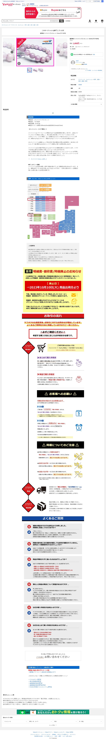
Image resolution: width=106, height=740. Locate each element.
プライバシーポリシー (35, 734)
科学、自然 (27, 25)
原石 (37, 25)
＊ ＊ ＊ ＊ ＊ (79, 62)
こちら (86, 68)
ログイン (24, 5)
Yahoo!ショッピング (59, 732)
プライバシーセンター (46, 734)
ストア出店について (48, 736)
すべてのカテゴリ (54, 20)
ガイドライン (73, 734)
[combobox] (26, 21)
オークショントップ (6, 25)
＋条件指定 (67, 20)
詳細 (94, 54)
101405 (85, 64)
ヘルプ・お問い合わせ (67, 736)
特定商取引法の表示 (38, 736)
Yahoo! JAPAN (78, 1)
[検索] (102, 1)
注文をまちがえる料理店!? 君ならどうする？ (13, 1)
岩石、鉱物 (33, 25)
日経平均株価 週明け (97, 1)
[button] (86, 104)
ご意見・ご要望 (57, 736)
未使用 (80, 84)
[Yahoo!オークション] (11, 3)
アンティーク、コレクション (17, 25)
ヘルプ (83, 1)
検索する (61, 20)
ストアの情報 (88, 70)
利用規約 (54, 734)
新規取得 (32, 4)
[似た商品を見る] (19, 63)
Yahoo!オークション (38, 732)
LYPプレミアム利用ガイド (62, 734)
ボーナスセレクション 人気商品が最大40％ (38, 5)
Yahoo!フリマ (48, 732)
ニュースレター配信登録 (97, 70)
